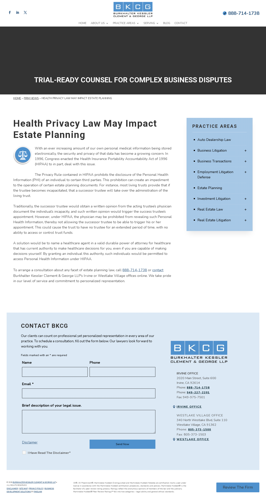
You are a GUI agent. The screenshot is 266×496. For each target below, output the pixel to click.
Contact (180, 23)
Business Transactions (214, 161)
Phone (95, 362)
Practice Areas (124, 23)
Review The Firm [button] (238, 487)
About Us (98, 23)
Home (82, 23)
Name (27, 362)
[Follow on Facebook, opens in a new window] (10, 12)
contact (157, 270)
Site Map (23, 488)
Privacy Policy (36, 488)
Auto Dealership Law (214, 139)
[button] (262, 468)
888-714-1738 (243, 13)
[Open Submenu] (245, 150)
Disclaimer (30, 442)
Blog (166, 23)
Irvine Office (189, 407)
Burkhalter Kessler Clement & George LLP (34, 482)
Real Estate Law (210, 209)
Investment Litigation (213, 198)
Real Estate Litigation (214, 220)
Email (28, 384)
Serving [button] (149, 23)
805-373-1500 (199, 429)
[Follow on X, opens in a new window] (25, 12)
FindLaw (38, 492)
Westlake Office (193, 439)
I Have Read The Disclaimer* (49, 453)
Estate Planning (209, 188)
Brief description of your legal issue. (52, 405)
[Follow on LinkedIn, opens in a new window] (17, 12)
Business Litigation (212, 150)
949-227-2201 (198, 392)
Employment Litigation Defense (215, 175)
